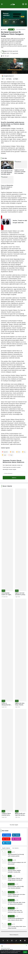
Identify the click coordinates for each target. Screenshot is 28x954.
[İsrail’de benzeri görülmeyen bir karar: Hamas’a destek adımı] (14, 918)
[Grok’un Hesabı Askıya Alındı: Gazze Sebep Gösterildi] (14, 925)
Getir (22, 16)
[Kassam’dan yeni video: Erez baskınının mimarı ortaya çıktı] (14, 910)
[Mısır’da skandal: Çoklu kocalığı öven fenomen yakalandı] (14, 886)
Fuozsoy (4, 51)
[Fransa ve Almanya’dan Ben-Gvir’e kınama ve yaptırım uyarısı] (7, 182)
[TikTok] (16, 940)
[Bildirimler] (26, 4)
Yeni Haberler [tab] (15, 848)
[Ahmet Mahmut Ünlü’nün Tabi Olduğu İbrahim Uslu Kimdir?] (14, 878)
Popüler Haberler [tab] (6, 848)
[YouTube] (20, 940)
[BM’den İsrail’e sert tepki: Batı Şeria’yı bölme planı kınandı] (20, 763)
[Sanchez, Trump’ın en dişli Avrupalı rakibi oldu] (2, 227)
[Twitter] (7, 940)
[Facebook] (3, 940)
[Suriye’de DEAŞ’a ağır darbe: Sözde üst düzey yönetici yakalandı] (14, 902)
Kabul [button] (25, 952)
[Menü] (2, 4)
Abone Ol (14, 478)
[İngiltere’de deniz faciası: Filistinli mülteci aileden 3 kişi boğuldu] (20, 653)
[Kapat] (26, 945)
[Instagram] (11, 940)
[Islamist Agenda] (12, 4)
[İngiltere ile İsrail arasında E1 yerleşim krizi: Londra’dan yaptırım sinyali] (21, 168)
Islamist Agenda (5, 448)
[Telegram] (25, 940)
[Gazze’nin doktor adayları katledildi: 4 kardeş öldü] (14, 870)
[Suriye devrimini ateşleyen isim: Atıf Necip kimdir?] (14, 862)
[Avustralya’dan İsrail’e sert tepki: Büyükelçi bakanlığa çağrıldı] (7, 168)
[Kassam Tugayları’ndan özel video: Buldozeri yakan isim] (14, 894)
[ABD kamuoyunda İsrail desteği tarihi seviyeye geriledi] (14, 854)
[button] (23, 4)
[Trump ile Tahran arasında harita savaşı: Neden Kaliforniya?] (7, 763)
